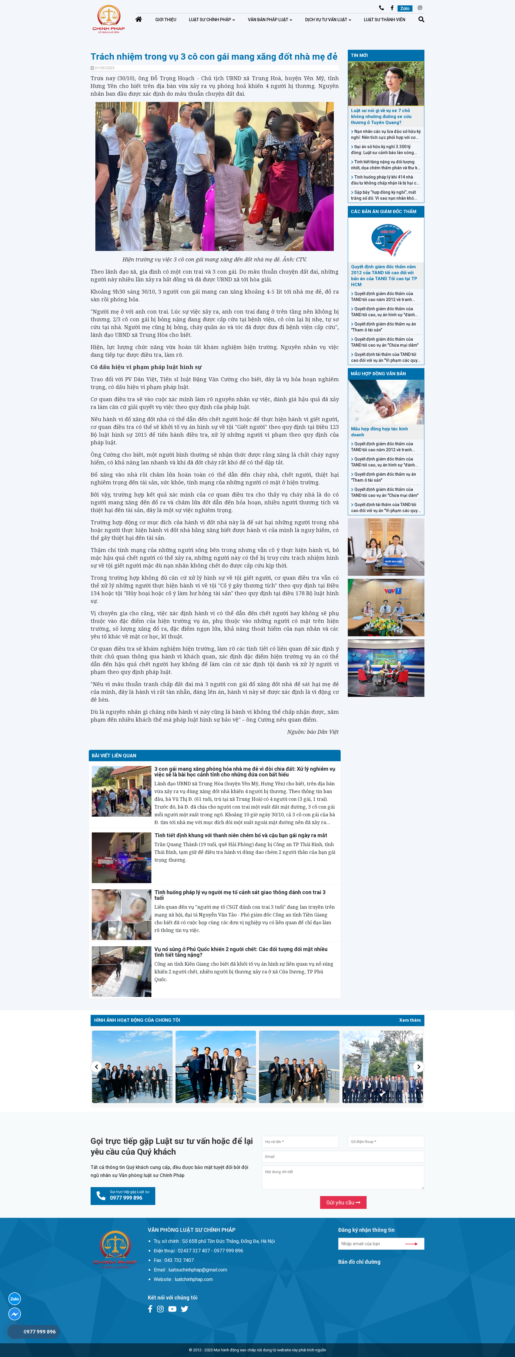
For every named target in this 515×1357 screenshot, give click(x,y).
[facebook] (14, 1314)
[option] (132, 1067)
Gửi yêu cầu (341, 1202)
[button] (96, 1066)
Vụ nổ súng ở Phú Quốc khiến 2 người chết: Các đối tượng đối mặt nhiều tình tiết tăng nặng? (241, 952)
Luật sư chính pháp (210, 19)
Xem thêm (410, 1020)
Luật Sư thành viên (384, 19)
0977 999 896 (40, 1332)
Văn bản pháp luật (268, 19)
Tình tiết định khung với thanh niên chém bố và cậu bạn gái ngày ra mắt (240, 835)
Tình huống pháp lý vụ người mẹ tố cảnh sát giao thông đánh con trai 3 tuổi (239, 895)
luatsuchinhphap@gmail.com (342, 8)
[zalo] (14, 1298)
